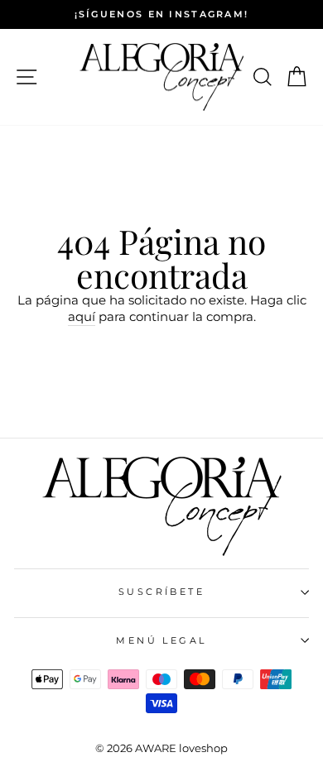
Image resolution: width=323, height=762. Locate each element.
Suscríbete (161, 591)
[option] (161, 14)
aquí (81, 316)
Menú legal (161, 640)
